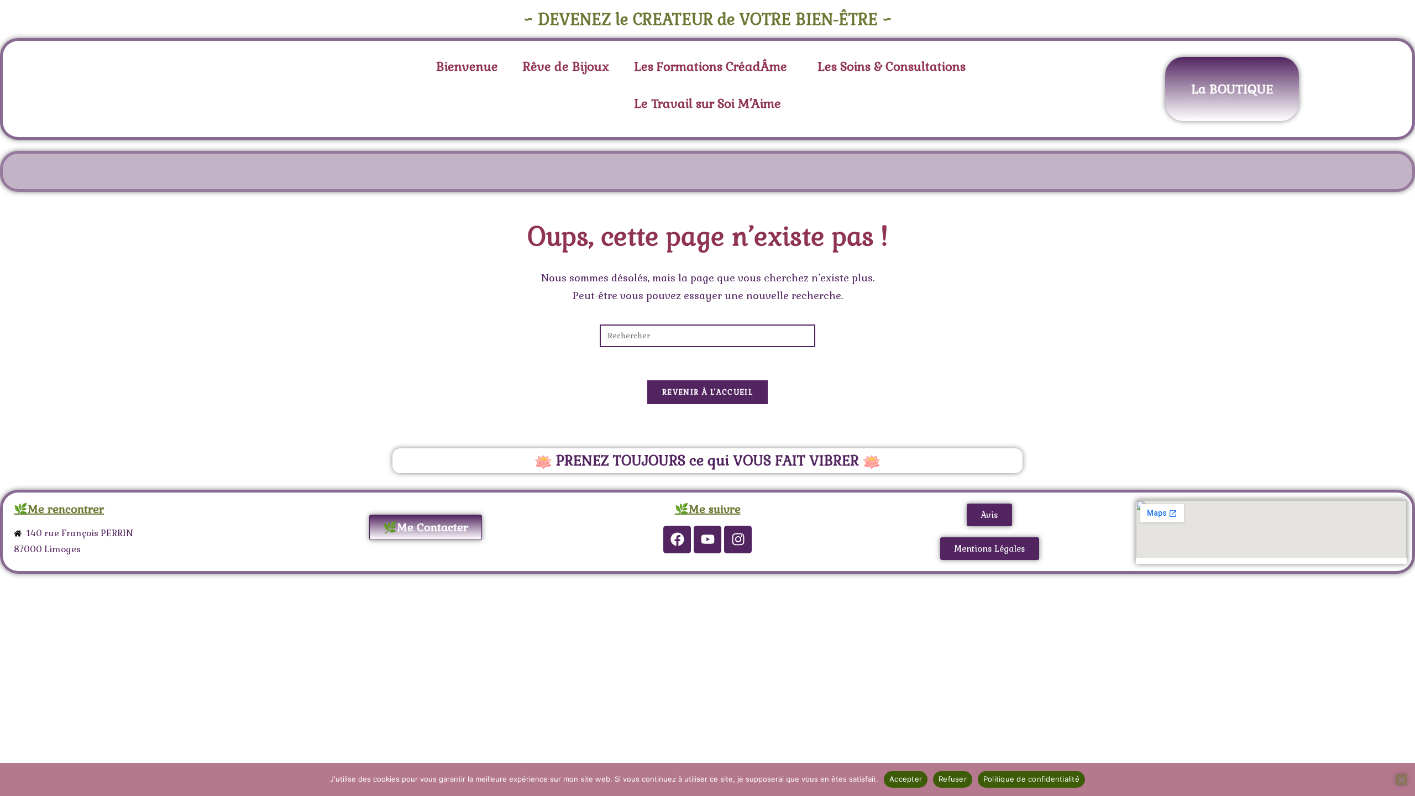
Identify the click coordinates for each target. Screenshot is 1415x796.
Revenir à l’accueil (707, 392)
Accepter (905, 778)
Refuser (953, 778)
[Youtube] (707, 539)
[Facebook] (677, 539)
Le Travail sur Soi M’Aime (707, 103)
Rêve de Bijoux (566, 66)
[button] (713, 66)
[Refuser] (1401, 779)
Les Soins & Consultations (891, 66)
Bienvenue (467, 66)
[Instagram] (738, 539)
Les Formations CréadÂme (710, 66)
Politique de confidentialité (1031, 778)
